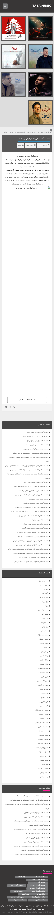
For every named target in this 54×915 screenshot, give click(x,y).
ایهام (46, 606)
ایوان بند (45, 602)
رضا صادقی (44, 656)
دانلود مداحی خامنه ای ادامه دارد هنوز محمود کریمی (30, 553)
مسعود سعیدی (43, 739)
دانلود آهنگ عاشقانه (37, 888)
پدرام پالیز (44, 622)
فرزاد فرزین (43, 702)
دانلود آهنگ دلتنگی (37, 886)
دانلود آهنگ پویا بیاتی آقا (39, 520)
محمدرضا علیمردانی (41, 723)
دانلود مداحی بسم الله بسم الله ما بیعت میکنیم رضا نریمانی (28, 549)
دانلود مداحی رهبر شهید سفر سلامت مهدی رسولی (31, 495)
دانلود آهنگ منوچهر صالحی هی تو (37, 834)
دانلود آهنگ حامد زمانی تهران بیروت (35, 436)
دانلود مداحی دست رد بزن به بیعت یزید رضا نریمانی (30, 453)
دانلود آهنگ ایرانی (8, 912)
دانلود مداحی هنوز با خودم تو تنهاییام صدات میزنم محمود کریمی (26, 466)
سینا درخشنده (43, 668)
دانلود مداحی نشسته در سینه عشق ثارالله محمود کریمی (29, 470)
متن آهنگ (25, 894)
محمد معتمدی (43, 735)
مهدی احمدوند (43, 752)
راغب (46, 648)
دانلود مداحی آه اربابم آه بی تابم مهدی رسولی (33, 557)
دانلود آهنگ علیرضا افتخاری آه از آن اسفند (33, 491)
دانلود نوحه (41, 894)
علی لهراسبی (44, 689)
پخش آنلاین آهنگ (38, 897)
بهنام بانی (45, 614)
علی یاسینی (44, 693)
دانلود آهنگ (29, 145)
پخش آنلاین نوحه (17, 900)
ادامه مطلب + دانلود (26, 400)
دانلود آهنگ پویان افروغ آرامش (37, 838)
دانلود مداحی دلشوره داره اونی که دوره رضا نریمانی (30, 487)
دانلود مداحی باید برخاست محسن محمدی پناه (33, 537)
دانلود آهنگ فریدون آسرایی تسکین (36, 842)
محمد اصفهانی (43, 718)
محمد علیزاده (43, 731)
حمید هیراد (44, 643)
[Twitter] (6, 407)
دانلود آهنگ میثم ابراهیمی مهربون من (35, 449)
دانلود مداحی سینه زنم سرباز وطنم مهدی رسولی (32, 545)
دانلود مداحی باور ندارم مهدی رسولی (35, 524)
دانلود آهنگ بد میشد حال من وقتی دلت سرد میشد (31, 821)
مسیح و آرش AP (42, 748)
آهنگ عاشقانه (40, 877)
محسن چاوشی (43, 714)
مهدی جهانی (44, 756)
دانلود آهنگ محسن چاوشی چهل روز (36, 482)
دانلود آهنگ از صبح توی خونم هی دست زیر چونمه (31, 846)
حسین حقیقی (43, 639)
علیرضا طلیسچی (42, 681)
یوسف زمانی (44, 777)
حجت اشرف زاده (42, 635)
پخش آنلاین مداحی (17, 897)
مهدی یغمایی (44, 760)
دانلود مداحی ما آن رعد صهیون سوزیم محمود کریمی (30, 541)
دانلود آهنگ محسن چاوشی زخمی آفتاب (35, 528)
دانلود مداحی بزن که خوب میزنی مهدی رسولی (32, 532)
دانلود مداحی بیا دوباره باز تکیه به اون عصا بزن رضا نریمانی (27, 512)
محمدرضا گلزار (43, 727)
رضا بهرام (44, 652)
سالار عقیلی (44, 664)
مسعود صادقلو (43, 743)
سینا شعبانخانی (43, 673)
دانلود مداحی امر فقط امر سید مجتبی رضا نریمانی (31, 507)
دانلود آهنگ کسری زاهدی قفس (37, 432)
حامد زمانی (44, 631)
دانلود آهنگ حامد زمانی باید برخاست (36, 503)
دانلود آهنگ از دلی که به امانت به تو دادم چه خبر (31, 854)
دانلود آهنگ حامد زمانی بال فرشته (36, 445)
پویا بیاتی (45, 627)
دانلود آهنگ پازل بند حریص (38, 825)
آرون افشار (44, 585)
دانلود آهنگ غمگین (38, 891)
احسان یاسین (43, 581)
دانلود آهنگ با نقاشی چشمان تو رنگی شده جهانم (32, 796)
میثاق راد (45, 764)
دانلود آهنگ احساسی (37, 880)
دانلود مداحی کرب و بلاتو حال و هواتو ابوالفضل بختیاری (29, 800)
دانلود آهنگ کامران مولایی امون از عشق (34, 850)
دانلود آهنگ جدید (38, 883)
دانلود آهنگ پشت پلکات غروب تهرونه (35, 817)
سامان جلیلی (44, 660)
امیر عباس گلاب (43, 597)
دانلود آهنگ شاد (17, 886)
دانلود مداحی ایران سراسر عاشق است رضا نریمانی (31, 562)
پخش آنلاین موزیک (38, 900)
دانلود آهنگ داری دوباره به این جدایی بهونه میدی (31, 829)
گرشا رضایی (44, 706)
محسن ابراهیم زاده (41, 710)
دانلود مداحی (18, 891)
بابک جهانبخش (43, 610)
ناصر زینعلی (44, 773)
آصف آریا (45, 593)
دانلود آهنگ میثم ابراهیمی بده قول (36, 813)
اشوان (46, 589)
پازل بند (45, 618)
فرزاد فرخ (27, 156)
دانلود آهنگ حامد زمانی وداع (38, 499)
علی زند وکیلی (43, 685)
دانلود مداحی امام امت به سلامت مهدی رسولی (32, 516)
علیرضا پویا (44, 677)
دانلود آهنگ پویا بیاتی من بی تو (37, 441)
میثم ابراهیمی (43, 768)
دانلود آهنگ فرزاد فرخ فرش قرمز (34, 139)
